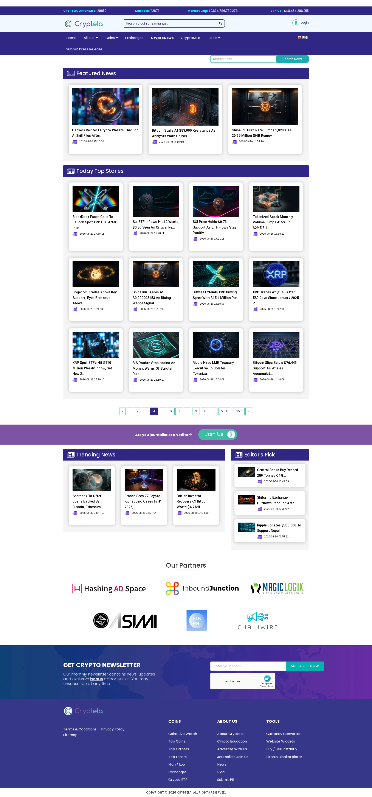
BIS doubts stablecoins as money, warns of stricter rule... (154, 368)
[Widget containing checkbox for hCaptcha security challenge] (242, 681)
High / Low (177, 764)
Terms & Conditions (79, 729)
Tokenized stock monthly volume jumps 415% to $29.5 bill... (273, 222)
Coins (110, 37)
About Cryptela (230, 733)
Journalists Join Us (232, 756)
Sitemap (70, 734)
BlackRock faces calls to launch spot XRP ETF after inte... (94, 222)
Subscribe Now (305, 665)
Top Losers (177, 756)
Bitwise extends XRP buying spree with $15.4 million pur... (216, 295)
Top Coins (176, 741)
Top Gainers (178, 749)
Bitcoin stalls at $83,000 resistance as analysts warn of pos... (183, 133)
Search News (292, 59)
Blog (221, 772)
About (89, 37)
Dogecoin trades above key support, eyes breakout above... (95, 297)
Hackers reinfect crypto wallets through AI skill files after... (105, 133)
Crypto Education (232, 741)
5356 (224, 411)
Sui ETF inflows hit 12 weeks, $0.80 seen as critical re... (156, 224)
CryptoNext (191, 37)
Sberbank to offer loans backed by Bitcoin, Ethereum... (88, 501)
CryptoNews (162, 37)
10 (204, 411)
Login (304, 22)
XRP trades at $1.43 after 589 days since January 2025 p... (276, 297)
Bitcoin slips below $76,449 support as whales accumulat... (275, 368)
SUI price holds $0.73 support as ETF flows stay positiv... (214, 227)
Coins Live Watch (182, 733)
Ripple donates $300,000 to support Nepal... (279, 528)
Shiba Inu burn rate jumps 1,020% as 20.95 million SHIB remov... (262, 133)
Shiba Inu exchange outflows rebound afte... (277, 500)
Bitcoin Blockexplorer (284, 756)
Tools (212, 37)
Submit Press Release (84, 49)
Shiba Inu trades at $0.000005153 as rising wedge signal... (152, 297)
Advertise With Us (232, 749)
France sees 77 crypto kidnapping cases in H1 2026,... (143, 501)
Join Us (215, 434)
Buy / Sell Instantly (281, 749)
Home (71, 37)
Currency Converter (283, 733)
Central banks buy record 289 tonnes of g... (277, 473)
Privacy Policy (112, 729)
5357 (238, 411)
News (221, 764)
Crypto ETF (177, 779)
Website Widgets (280, 741)
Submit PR (225, 779)
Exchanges (134, 37)
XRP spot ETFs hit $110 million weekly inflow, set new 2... (92, 368)
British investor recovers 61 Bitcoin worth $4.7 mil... (192, 501)
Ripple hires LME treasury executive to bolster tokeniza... (213, 368)
